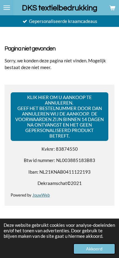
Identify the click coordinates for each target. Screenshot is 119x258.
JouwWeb (41, 195)
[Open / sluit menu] (6, 7)
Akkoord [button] (94, 248)
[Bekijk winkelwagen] (112, 7)
